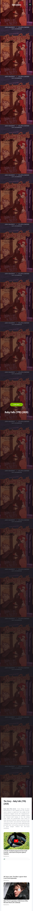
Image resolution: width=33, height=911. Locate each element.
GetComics (16, 4)
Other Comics (16, 404)
